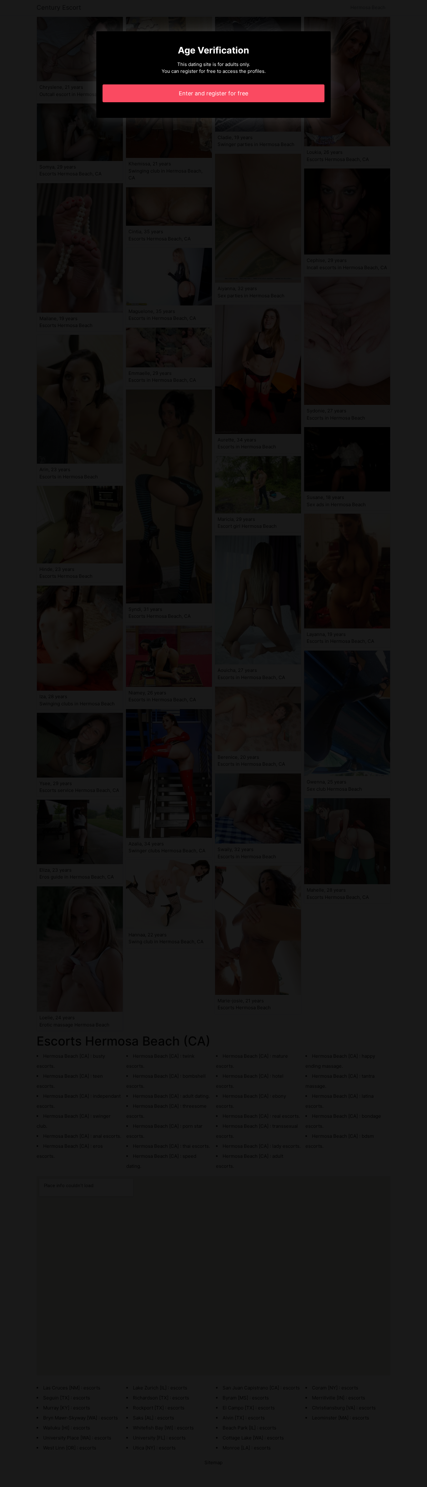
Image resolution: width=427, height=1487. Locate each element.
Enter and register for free (213, 93)
